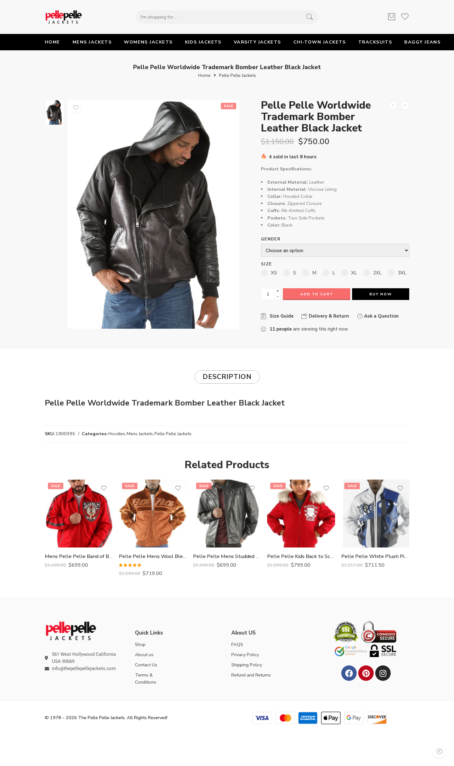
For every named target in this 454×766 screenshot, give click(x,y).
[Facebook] (349, 673)
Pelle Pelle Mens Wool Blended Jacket (153, 556)
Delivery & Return (328, 316)
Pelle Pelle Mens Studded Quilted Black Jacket (227, 556)
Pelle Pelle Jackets (237, 75)
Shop (140, 644)
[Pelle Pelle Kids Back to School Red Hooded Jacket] (301, 513)
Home (204, 75)
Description (227, 376)
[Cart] (391, 17)
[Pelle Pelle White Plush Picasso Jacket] (375, 513)
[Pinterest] (366, 673)
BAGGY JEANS (422, 42)
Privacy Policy (245, 655)
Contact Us (146, 665)
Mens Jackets (140, 434)
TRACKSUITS (375, 42)
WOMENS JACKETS (148, 42)
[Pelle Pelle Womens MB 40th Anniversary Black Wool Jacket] (404, 105)
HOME (52, 42)
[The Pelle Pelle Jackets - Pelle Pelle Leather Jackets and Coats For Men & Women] (63, 17)
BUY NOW (380, 294)
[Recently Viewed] (439, 751)
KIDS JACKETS (203, 42)
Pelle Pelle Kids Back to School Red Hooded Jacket (301, 556)
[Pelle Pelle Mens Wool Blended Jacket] (153, 513)
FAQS (237, 644)
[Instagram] (383, 673)
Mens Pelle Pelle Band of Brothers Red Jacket (79, 556)
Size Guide (280, 316)
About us (144, 655)
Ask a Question (381, 316)
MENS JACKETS (92, 42)
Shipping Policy (246, 665)
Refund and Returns (251, 675)
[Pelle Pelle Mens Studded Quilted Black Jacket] (227, 513)
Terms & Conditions (145, 678)
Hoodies (116, 434)
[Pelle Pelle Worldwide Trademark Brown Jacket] (392, 105)
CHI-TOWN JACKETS (319, 42)
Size (266, 264)
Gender (270, 239)
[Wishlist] (76, 108)
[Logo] (71, 630)
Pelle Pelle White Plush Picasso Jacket (375, 556)
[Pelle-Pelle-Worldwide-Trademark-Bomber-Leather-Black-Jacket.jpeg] (54, 112)
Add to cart (316, 294)
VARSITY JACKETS (257, 42)
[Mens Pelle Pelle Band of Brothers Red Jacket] (79, 513)
